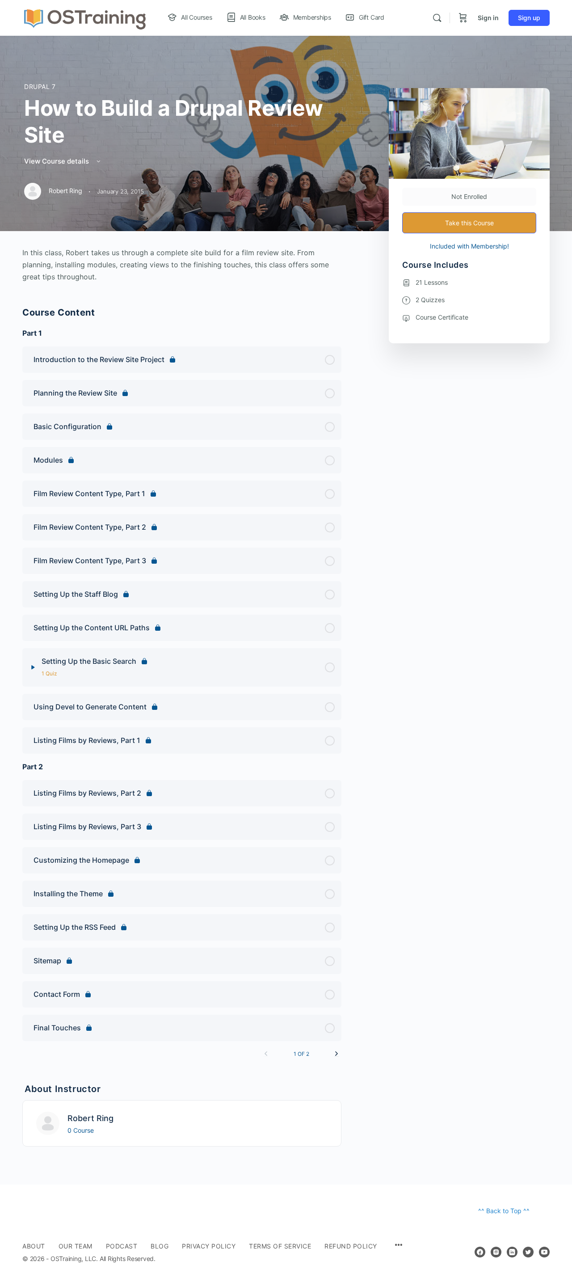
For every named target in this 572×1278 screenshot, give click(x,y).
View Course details (57, 161)
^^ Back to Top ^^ (504, 1211)
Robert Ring (90, 1118)
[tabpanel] (181, 265)
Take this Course (469, 223)
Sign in (488, 17)
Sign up (529, 17)
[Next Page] (336, 1054)
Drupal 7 (40, 86)
